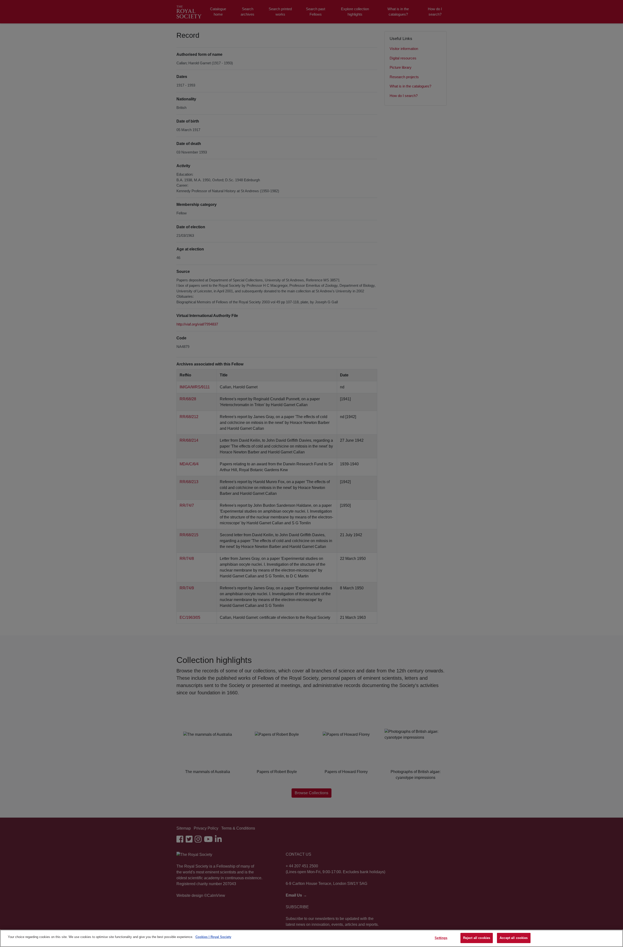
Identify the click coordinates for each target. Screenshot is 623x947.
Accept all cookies (514, 938)
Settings (441, 938)
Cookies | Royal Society (213, 937)
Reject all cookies (476, 938)
